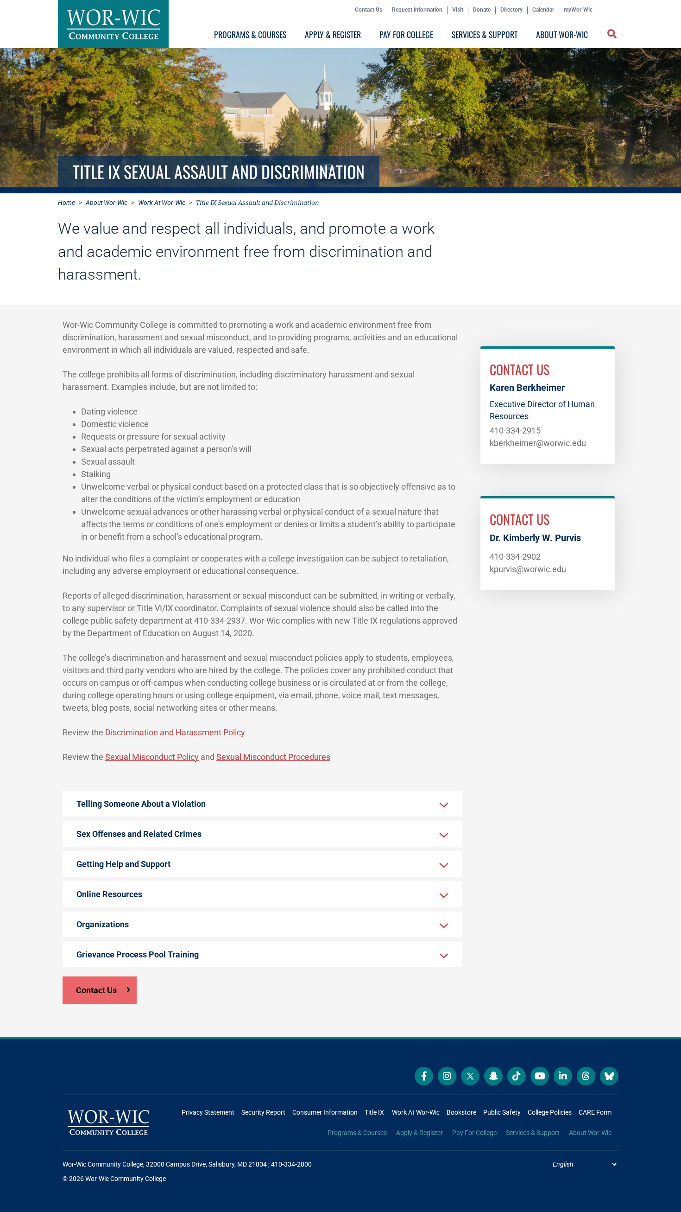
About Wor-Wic (562, 34)
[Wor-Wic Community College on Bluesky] (609, 1076)
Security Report (263, 1112)
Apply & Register (333, 34)
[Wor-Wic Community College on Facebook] (424, 1076)
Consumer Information (325, 1112)
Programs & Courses (250, 34)
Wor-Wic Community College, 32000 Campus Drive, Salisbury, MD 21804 (165, 1164)
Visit (457, 9)
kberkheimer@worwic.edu (538, 443)
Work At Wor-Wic (161, 202)
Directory (511, 9)
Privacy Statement (208, 1112)
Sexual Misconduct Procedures (273, 757)
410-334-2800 (291, 1164)
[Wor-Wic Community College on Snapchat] (493, 1076)
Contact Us (368, 9)
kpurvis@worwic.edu (528, 569)
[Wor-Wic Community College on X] (470, 1076)
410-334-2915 (515, 430)
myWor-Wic (578, 9)
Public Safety (502, 1112)
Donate (482, 9)
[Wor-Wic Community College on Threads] (586, 1076)
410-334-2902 (515, 556)
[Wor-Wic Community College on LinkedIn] (563, 1076)
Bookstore (461, 1112)
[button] (613, 35)
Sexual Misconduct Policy (152, 757)
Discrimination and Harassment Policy (175, 732)
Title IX (374, 1112)
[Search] (610, 36)
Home (66, 202)
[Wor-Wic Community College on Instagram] (447, 1076)
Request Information (417, 9)
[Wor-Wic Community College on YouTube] (539, 1076)
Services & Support (484, 34)
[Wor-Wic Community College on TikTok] (516, 1076)
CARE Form (595, 1112)
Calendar (543, 9)
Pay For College (406, 34)
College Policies (550, 1112)
